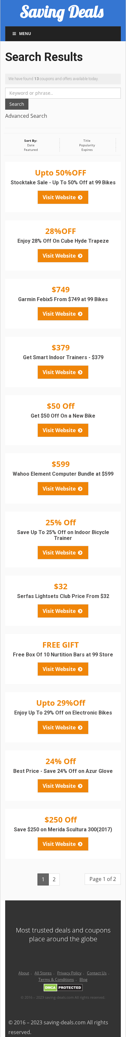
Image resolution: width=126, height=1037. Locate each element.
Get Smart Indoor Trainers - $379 (63, 357)
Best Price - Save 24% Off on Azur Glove (63, 771)
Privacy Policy (69, 973)
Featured (31, 149)
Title (86, 140)
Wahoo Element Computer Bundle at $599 (63, 474)
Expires (87, 149)
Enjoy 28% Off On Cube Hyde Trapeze (63, 241)
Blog (83, 979)
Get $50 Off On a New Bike (63, 416)
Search (16, 104)
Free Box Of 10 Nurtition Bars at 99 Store (63, 655)
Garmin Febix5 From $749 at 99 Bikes (63, 299)
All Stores (43, 973)
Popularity (87, 145)
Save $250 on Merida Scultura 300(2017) (63, 829)
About (23, 973)
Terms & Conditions (56, 979)
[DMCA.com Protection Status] (63, 989)
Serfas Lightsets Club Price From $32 (63, 596)
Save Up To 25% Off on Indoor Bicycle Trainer (63, 535)
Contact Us (97, 973)
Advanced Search (26, 115)
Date (31, 145)
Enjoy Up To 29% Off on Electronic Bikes (63, 713)
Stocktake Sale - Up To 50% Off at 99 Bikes (63, 182)
